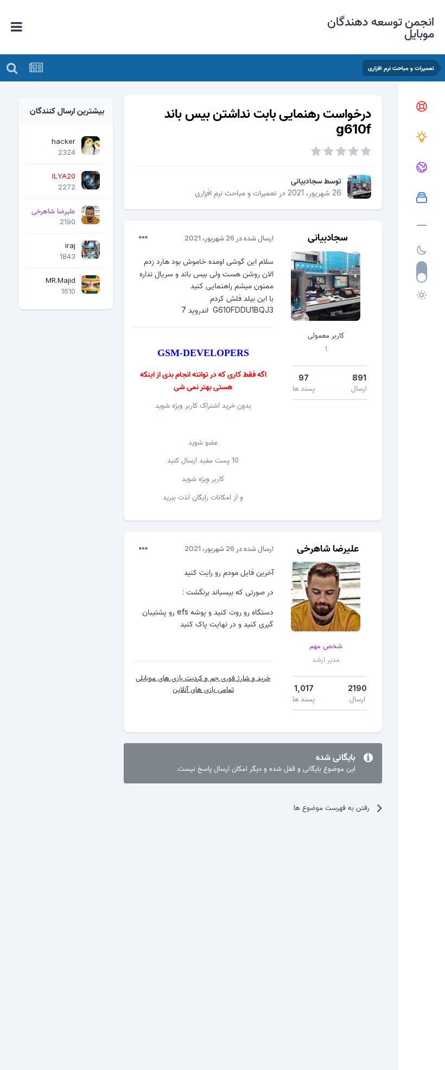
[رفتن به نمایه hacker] (90, 145)
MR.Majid (60, 280)
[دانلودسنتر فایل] (422, 198)
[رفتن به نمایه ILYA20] (90, 180)
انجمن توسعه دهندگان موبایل (380, 27)
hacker (63, 141)
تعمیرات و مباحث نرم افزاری (236, 192)
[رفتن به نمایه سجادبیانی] (359, 187)
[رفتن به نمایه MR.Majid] (90, 284)
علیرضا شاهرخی (328, 548)
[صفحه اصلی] (422, 106)
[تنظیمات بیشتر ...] (143, 237)
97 (303, 377)
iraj (70, 245)
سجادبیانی (306, 180)
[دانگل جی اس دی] (422, 167)
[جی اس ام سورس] (422, 137)
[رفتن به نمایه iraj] (90, 249)
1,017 (304, 688)
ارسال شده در (229, 237)
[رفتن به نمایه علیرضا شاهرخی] (325, 596)
